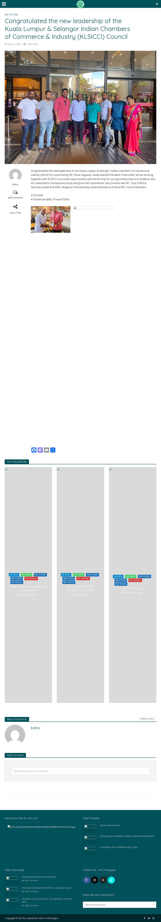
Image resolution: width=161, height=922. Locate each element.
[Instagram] (94, 880)
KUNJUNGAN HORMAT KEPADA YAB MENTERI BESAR (127, 836)
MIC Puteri (17, 578)
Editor (15, 184)
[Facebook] (86, 880)
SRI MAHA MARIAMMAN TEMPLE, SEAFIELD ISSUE (46, 887)
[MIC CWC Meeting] (132, 585)
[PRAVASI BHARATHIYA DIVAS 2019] (12, 880)
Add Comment (15, 197)
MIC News (26, 574)
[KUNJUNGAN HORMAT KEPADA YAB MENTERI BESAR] (90, 839)
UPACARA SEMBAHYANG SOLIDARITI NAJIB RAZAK (80, 588)
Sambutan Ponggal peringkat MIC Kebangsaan (28, 588)
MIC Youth (17, 582)
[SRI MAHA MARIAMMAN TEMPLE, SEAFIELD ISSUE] (12, 891)
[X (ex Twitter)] (103, 880)
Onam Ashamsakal (110, 825)
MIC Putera (11, 14)
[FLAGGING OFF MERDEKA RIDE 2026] (90, 850)
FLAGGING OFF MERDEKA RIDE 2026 (118, 847)
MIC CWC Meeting (132, 588)
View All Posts (147, 719)
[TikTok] (111, 880)
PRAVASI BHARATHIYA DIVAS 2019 (39, 876)
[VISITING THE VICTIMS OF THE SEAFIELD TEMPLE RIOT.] (12, 902)
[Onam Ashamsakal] (90, 828)
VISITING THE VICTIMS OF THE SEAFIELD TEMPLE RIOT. (47, 900)
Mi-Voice (14, 574)
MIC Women (31, 578)
